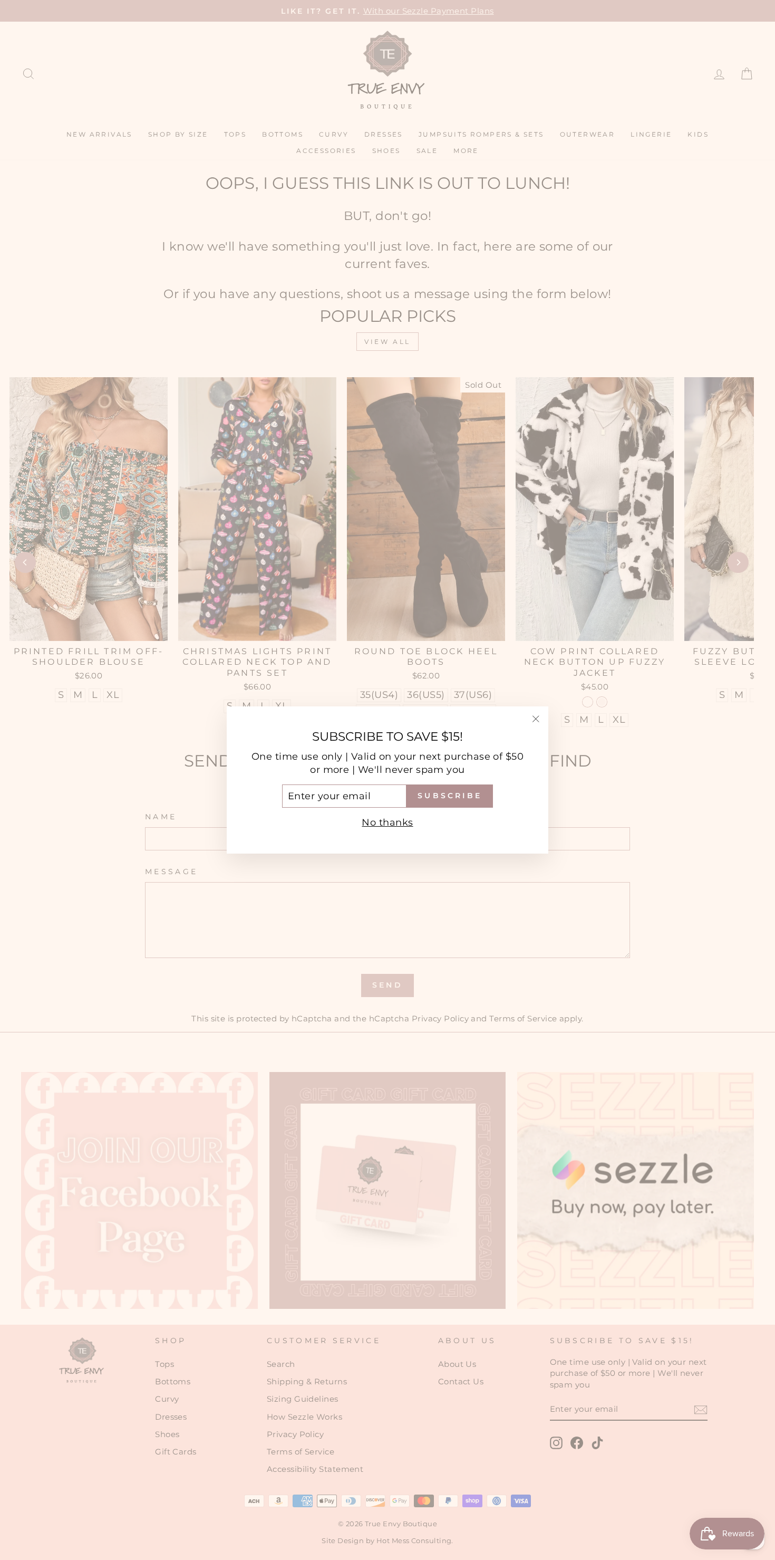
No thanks (387, 822)
